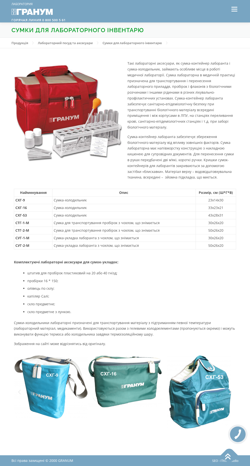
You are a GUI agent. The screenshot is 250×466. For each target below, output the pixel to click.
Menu (234, 9)
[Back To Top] (229, 455)
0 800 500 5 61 (53, 20)
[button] (19, 392)
